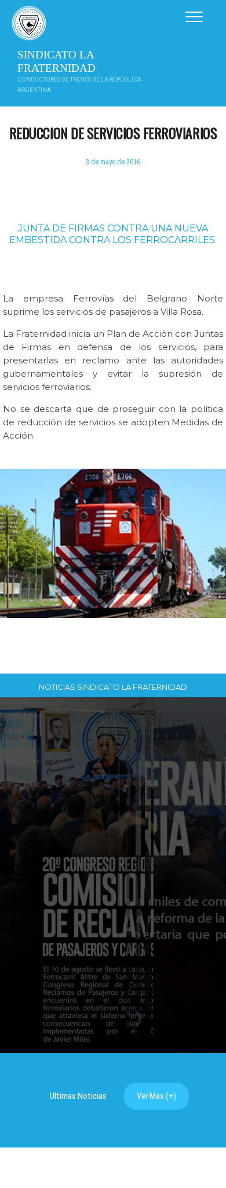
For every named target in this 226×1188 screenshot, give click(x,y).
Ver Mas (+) (156, 1096)
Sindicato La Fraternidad (56, 61)
